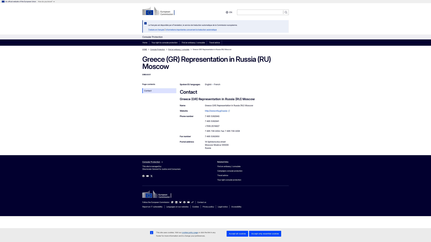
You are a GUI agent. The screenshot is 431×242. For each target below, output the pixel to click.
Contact (148, 91)
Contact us (201, 202)
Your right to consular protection (165, 42)
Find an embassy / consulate (193, 42)
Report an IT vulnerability (152, 207)
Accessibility (236, 207)
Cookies (195, 207)
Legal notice (223, 207)
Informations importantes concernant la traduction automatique (191, 29)
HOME (144, 49)
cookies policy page (190, 232)
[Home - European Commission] (160, 11)
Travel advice (214, 42)
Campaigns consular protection (229, 171)
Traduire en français (156, 29)
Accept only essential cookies (265, 233)
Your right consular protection (229, 180)
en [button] (230, 12)
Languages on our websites (177, 207)
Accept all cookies (237, 233)
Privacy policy (208, 207)
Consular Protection (157, 49)
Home (144, 42)
